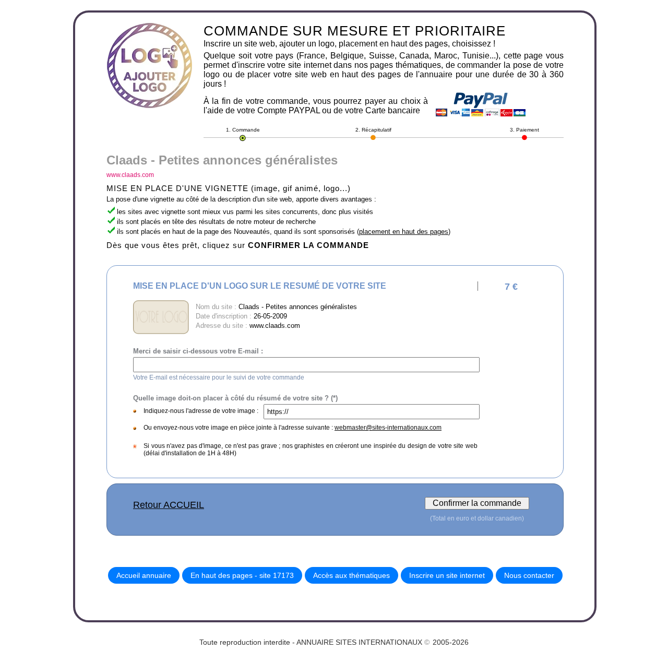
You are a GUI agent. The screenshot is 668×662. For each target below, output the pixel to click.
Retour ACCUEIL (168, 505)
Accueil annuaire (143, 575)
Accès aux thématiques (351, 575)
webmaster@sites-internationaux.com (388, 427)
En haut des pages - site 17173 (242, 575)
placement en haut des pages (403, 231)
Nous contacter (529, 575)
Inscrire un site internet (447, 575)
